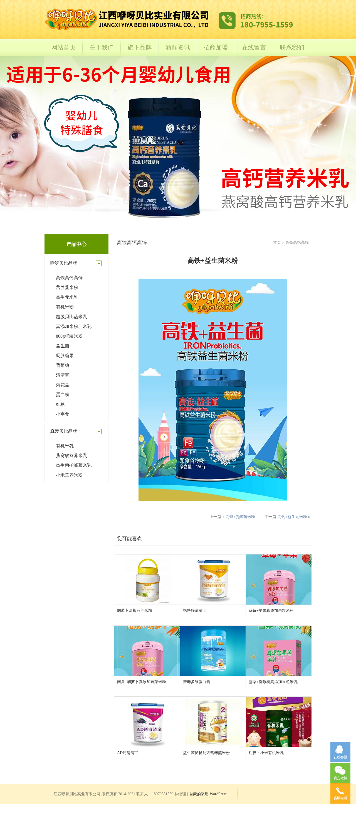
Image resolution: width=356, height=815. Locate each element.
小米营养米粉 (69, 475)
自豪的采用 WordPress (207, 794)
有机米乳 (65, 445)
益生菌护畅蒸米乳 (74, 465)
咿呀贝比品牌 (63, 263)
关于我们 (101, 47)
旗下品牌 (139, 47)
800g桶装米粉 (69, 336)
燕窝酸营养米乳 (71, 455)
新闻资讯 (177, 47)
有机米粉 (65, 307)
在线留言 (254, 47)
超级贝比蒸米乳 (71, 316)
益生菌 (62, 345)
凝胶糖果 (65, 355)
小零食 (62, 414)
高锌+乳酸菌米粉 (240, 517)
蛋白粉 (62, 394)
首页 (277, 242)
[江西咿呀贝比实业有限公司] (169, 31)
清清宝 (62, 375)
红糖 (60, 404)
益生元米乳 (67, 297)
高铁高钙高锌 (69, 277)
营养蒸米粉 (67, 287)
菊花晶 (62, 384)
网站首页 (63, 47)
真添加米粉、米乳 (74, 326)
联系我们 (292, 47)
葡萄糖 (62, 365)
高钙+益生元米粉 (292, 517)
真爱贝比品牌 (63, 431)
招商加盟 (216, 47)
